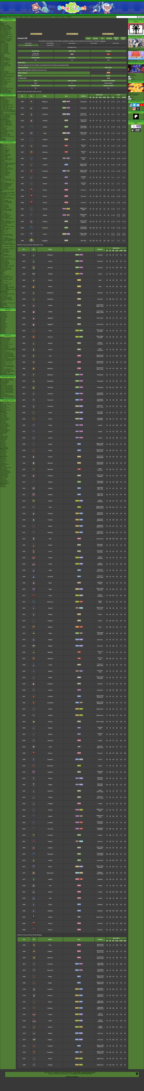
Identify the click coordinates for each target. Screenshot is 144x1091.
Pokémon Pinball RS (5, 263)
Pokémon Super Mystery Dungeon (6, 203)
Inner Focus (83, 115)
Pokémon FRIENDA (5, 307)
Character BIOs (3, 314)
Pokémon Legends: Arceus (6, 164)
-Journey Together (4, 424)
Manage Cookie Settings (88, 1072)
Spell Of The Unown (5, 341)
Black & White (3, 212)
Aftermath (100, 777)
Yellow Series (3, 319)
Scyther (50, 501)
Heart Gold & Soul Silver (5, 234)
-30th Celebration (4, 413)
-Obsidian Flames (4, 436)
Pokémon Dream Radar (5, 215)
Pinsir (50, 507)
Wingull (50, 639)
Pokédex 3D (3, 224)
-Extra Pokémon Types (5, 404)
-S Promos (2, 485)
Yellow (1, 282)
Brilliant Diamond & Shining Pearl (7, 163)
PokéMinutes (3, 128)
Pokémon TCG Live (4, 175)
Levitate (100, 425)
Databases (8, 20)
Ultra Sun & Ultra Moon (5, 179)
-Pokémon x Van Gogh (5, 79)
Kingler (50, 450)
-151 (1, 434)
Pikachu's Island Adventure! (6, 387)
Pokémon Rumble (4, 237)
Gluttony (100, 1027)
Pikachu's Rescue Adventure (7, 380)
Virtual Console (3, 296)
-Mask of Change (4, 476)
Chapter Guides (3, 316)
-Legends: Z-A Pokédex (5, 39)
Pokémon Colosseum (5, 257)
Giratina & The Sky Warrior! (6, 353)
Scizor (50, 595)
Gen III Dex (50, 45)
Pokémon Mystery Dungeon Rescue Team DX (6, 169)
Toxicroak (50, 829)
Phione (50, 904)
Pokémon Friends (4, 152)
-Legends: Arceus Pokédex (6, 36)
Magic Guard (100, 306)
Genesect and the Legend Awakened (6, 361)
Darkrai (50, 917)
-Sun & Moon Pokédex (5, 32)
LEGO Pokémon (4, 82)
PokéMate (2, 271)
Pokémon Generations (5, 120)
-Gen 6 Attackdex (4, 48)
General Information (4, 311)
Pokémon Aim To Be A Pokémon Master (7, 112)
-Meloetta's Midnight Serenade (7, 359)
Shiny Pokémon (3, 118)
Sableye (45, 158)
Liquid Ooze (100, 394)
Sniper (83, 209)
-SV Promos (3, 450)
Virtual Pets (3, 300)
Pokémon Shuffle (4, 200)
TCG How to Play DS (5, 228)
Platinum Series (3, 326)
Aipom (50, 583)
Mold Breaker (100, 508)
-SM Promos (3, 452)
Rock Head (100, 456)
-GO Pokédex (3, 37)
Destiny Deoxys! (4, 347)
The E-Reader (3, 270)
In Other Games (4, 295)
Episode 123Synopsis (132, 75)
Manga (8, 309)
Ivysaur (50, 261)
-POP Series (3, 455)
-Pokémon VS (3, 482)
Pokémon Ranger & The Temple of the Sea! (7, 350)
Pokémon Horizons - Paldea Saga (8, 114)
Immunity (100, 683)
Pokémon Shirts (4, 83)
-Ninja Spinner (3, 458)
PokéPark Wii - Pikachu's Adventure (6, 241)
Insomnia (83, 176)
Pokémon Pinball (4, 286)
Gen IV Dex (28, 45)
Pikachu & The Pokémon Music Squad (7, 397)
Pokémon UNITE (4, 156)
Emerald (2, 256)
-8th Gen (2, 69)
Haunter (50, 431)
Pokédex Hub (33, 16)
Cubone (50, 456)
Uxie (50, 885)
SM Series (2, 333)
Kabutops (50, 532)
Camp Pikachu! (3, 383)
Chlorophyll (83, 101)
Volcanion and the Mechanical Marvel (7, 367)
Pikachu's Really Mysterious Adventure (6, 393)
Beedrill (50, 274)
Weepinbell (45, 108)
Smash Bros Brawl (4, 252)
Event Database (4, 89)
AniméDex (2, 98)
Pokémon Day (3, 80)
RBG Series (3, 318)
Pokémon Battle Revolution (6, 243)
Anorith (50, 709)
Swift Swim (100, 487)
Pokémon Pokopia (4, 150)
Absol (50, 747)
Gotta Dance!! (3, 384)
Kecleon (50, 721)
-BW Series (2, 442)
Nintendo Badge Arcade (5, 210)
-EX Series (2, 445)
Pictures (133, 79)
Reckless (100, 470)
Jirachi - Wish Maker (5, 346)
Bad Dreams (100, 917)
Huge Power (100, 571)
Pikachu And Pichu (4, 381)
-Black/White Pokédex (5, 29)
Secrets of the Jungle (5, 372)
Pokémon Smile (3, 171)
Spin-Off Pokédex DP (5, 59)
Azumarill (50, 576)
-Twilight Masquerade (5, 430)
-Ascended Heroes (4, 418)
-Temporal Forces (4, 431)
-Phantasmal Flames (5, 419)
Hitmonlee (50, 469)
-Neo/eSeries (3, 446)
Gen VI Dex (94, 43)
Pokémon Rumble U (5, 217)
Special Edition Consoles (6, 297)
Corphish (44, 164)
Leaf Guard (83, 127)
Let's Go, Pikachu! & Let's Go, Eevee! (7, 181)
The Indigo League (4, 100)
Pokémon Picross (4, 205)
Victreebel (50, 387)
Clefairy (50, 305)
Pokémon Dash (3, 260)
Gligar (45, 133)
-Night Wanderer (4, 475)
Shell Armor (83, 165)
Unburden (100, 779)
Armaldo (50, 715)
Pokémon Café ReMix (5, 154)
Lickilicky (44, 221)
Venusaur (50, 267)
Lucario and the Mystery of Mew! (8, 348)
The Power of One (4, 340)
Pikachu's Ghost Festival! (6, 386)
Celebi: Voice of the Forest (6, 344)
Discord (26, 16)
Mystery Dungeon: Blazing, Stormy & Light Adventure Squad (7, 239)
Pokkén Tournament (4, 207)
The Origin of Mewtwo (5, 338)
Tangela (45, 127)
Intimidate (100, 678)
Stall (83, 159)
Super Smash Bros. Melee (6, 279)
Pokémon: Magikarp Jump (6, 183)
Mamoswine (50, 873)
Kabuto (50, 526)
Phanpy (50, 614)
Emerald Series (3, 324)
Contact (21, 16)
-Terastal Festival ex (5, 471)
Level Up (95, 38)
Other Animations (4, 132)
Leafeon (50, 860)
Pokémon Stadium (4, 288)
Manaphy (50, 910)
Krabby (50, 444)
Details (88, 38)
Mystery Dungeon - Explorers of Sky (7, 245)
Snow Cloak (100, 873)
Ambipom (50, 772)
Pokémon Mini (3, 278)
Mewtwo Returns (4, 343)
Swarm (100, 274)
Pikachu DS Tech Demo (5, 268)
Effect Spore (100, 330)
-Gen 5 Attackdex (4, 47)
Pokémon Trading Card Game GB (8, 289)
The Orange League (4, 101)
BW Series (2, 328)
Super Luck (100, 747)
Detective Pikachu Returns (6, 158)
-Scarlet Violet (3, 438)
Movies (8, 335)
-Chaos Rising (3, 415)
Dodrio (50, 419)
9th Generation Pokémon (6, 90)
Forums (15, 16)
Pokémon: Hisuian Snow (6, 124)
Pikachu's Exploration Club (6, 389)
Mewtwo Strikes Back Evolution (7, 371)
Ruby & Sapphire (4, 254)
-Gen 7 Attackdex (4, 50)
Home (10, 16)
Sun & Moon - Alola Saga (6, 109)
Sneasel (50, 608)
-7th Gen (2, 70)
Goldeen (50, 488)
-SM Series (2, 440)
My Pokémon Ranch (5, 251)
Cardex (1, 61)
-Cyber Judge (3, 480)
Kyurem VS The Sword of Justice (8, 358)
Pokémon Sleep (3, 157)
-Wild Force (3, 478)
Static (99, 280)
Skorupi (45, 209)
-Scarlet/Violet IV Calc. (5, 64)
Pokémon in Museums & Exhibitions (6, 77)
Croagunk (50, 822)
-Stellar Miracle (3, 474)
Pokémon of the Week (5, 65)
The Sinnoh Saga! (4, 106)
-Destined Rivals (4, 423)
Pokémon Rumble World (5, 201)
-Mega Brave (3, 463)
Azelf (50, 898)
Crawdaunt (45, 171)
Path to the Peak (4, 127)
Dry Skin (100, 331)
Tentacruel (50, 400)
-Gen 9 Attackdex (4, 52)
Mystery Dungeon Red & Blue (7, 265)
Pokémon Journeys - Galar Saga (7, 110)
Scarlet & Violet (3, 147)
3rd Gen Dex (123, 38)
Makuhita (44, 146)
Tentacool (50, 393)
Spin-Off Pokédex (4, 57)
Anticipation (100, 822)
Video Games (8, 142)
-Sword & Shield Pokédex (6, 34)
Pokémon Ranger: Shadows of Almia (7, 247)
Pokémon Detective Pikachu (6, 374)
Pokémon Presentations (5, 81)
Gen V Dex (116, 43)
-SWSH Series (3, 439)
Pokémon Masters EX (5, 155)
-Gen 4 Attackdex (4, 46)
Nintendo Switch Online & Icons (7, 302)
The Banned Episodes (5, 117)
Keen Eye (83, 113)
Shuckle (50, 1027)
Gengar (50, 438)
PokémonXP (3, 74)
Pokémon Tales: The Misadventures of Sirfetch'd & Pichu (7, 136)
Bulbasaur (50, 255)
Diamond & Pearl (4, 232)
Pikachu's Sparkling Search (6, 391)
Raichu (50, 286)
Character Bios (3, 99)
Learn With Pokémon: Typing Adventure (7, 227)
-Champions (3, 66)
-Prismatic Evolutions (5, 425)
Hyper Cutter (83, 132)
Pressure (83, 190)
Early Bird (100, 413)
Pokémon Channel (4, 261)
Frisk (83, 178)
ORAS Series (3, 332)
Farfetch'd (45, 114)
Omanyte (50, 513)
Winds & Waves (4, 145)
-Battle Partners (3, 469)
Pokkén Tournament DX (5, 185)
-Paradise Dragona (4, 473)
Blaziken (50, 627)
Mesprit (50, 892)
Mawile (50, 677)
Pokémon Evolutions (5, 123)
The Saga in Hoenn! (4, 103)
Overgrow (100, 255)
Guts (83, 146)
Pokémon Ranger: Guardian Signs (6, 236)
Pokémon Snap (3, 284)
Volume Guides (3, 317)
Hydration (100, 904)
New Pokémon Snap (5, 173)
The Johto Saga (4, 102)
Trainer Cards (3, 405)
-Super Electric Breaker (5, 472)
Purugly (50, 797)
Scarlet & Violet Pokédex (45, 16)
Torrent (100, 759)
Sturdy (83, 139)
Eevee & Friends (4, 394)
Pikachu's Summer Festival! (6, 385)
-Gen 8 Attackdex (4, 51)
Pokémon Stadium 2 (5, 275)
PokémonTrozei (3, 266)
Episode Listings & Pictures (6, 97)
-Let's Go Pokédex (4, 33)
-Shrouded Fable (4, 429)
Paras (50, 330)
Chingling (50, 803)
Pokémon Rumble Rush (5, 184)
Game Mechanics (4, 63)
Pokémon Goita (3, 305)
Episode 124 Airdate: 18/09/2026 (133, 94)
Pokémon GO (3, 153)
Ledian (50, 564)
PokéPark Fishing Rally (5, 269)
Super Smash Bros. (4, 290)
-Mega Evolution (4, 420)
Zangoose (50, 683)
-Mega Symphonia (4, 464)
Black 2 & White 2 (4, 214)
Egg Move (109, 38)
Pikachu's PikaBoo (4, 382)
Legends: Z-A (3, 148)
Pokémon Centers (4, 72)
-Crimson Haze (3, 477)
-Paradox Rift (3, 433)
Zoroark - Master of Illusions (6, 355)
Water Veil (100, 489)
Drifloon (50, 778)
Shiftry (50, 633)
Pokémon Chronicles (5, 115)
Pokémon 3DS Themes (5, 298)
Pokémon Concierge (5, 134)
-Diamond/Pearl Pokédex (6, 28)
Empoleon (50, 759)
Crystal (1, 274)
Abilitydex (2, 56)
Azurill (50, 665)
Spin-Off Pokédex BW (5, 60)
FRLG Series (3, 323)
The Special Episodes (5, 116)
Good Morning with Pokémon (7, 130)
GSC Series (3, 320)
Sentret (50, 545)
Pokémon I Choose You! (5, 368)
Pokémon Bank (3, 193)
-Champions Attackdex (5, 53)
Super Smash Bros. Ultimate (7, 189)
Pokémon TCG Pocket (5, 159)
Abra (50, 356)
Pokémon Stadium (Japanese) (7, 287)
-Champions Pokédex (5, 41)
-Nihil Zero (2, 459)
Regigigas (45, 240)
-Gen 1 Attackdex (4, 43)
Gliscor (45, 234)
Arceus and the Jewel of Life (7, 354)
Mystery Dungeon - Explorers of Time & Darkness (7, 249)
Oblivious (83, 121)
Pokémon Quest (4, 188)
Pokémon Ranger (4, 264)
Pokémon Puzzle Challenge (6, 277)
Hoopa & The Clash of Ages (6, 365)
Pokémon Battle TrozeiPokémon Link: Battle (7, 195)
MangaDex (2, 312)
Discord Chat (3, 87)
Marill (50, 570)
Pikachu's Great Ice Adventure (7, 390)
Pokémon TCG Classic (5, 410)
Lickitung (45, 120)
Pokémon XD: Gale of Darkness (7, 259)
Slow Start (83, 240)
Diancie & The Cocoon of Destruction (6, 364)
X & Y (1, 191)
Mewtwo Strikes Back (5, 339)
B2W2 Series (3, 329)
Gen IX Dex (28, 43)
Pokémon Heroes (4, 345)
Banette (45, 183)
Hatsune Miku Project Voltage (7, 75)
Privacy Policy (77, 1072)
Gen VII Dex (72, 43)
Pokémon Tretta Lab (5, 216)
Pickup (100, 342)
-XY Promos (3, 454)
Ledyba (50, 557)
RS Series (2, 321)
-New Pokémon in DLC (5, 91)
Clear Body (100, 393)
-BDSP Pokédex (4, 35)
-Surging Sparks (4, 427)
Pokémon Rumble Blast (5, 223)
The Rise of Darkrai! (5, 352)
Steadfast (100, 879)
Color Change (100, 721)
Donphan (44, 139)
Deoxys (45, 190)
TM (102, 38)
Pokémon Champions (5, 149)
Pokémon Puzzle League (6, 283)
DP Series (2, 325)
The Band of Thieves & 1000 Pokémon (7, 199)
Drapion (45, 215)
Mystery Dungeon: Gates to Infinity (6, 219)
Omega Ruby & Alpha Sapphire (7, 192)
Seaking (50, 494)
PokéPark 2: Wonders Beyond (7, 221)
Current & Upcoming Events (6, 88)
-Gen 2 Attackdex (4, 44)
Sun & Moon (3, 177)
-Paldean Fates (3, 432)
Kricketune (50, 765)
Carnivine (50, 835)
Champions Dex (72, 47)
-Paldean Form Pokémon (6, 92)
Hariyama (45, 152)
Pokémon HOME (4, 165)
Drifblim (50, 784)
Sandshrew (50, 292)
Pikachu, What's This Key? (6, 395)
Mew (50, 538)
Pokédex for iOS (4, 229)
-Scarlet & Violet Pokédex (6, 38)
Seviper (50, 690)
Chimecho (50, 740)
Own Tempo (83, 120)
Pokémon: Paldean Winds (6, 125)
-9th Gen (2, 68)
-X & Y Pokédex (4, 30)
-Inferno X (2, 462)
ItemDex (2, 54)
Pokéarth (68, 16)
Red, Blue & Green (4, 281)
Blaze (99, 627)
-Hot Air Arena (3, 468)
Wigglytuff (50, 324)
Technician (100, 344)
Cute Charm (100, 304)
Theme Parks (3, 84)
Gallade (50, 879)
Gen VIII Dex (50, 43)
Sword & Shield (3, 162)
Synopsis (132, 97)
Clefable (50, 311)
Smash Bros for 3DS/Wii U (6, 209)
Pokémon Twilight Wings (6, 121)
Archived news (3, 23)
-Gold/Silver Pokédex (5, 26)
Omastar (50, 519)
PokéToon (2, 126)
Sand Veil (83, 134)
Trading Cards (8, 400)
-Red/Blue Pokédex (4, 25)
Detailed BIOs (3, 315)
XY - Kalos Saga (4, 108)
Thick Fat (83, 145)
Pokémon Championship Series (7, 73)
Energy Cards (3, 406)
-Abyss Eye (3, 457)
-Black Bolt (2, 421)
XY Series (2, 330)
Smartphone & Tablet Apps (6, 299)
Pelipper (50, 646)
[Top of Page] (137, 1073)
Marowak (50, 463)
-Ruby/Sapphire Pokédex (6, 27)
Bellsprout (45, 101)
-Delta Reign (3, 412)
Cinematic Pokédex (4, 62)
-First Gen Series (4, 447)
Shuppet (45, 177)
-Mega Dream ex (4, 460)
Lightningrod (100, 457)
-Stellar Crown (3, 428)
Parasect (50, 337)
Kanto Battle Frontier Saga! (6, 105)
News (1, 21)
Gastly (50, 425)
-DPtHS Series (3, 443)
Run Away (100, 412)
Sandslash (50, 299)
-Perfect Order (3, 416)
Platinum (2, 233)
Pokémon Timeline (4, 71)
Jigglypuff (50, 318)
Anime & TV (8, 95)
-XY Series (2, 441)
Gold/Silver (2, 273)
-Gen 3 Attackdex (4, 45)
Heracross (50, 601)
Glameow (50, 791)
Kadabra (50, 362)
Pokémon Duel (3, 208)
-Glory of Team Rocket (5, 467)
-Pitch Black (3, 414)
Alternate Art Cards (4, 407)
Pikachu (50, 280)
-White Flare (3, 422)
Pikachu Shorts (8, 377)
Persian (50, 349)
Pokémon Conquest (4, 220)
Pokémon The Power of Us (6, 370)
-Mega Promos (3, 449)
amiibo (1, 301)
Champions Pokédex (59, 16)
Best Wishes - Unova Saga (6, 107)
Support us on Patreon (72, 1076)
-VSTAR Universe (4, 481)
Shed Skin (100, 690)
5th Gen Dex (116, 38)
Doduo (50, 412)
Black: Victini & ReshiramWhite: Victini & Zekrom (7, 357)
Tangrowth (45, 227)
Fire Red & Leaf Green (5, 255)
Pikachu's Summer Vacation (6, 378)
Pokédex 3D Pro (4, 225)
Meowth (50, 343)
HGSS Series (3, 327)
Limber (100, 349)
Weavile (50, 841)
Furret (50, 551)
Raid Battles (3, 409)
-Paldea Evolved (4, 437)
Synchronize (100, 355)
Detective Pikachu (4, 187)
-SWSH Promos (4, 451)
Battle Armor (83, 208)
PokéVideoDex (3, 129)
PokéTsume (3, 139)
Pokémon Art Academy (5, 197)
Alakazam (50, 368)
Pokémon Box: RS (4, 262)
